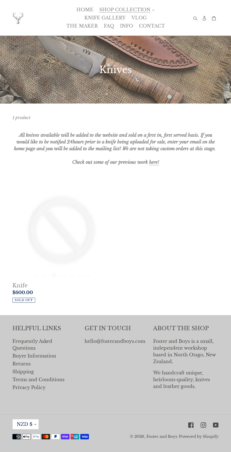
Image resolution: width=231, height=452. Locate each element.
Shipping (23, 371)
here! (154, 162)
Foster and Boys (162, 436)
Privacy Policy (29, 387)
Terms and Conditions (38, 379)
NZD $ (24, 424)
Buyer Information (34, 356)
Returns (21, 364)
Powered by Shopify (199, 436)
